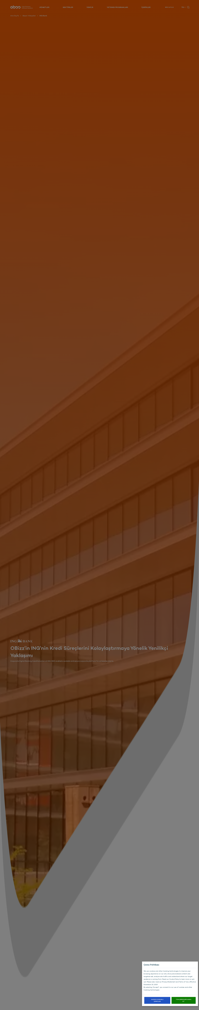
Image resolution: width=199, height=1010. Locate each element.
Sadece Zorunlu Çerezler (157, 1000)
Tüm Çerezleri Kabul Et (183, 1000)
